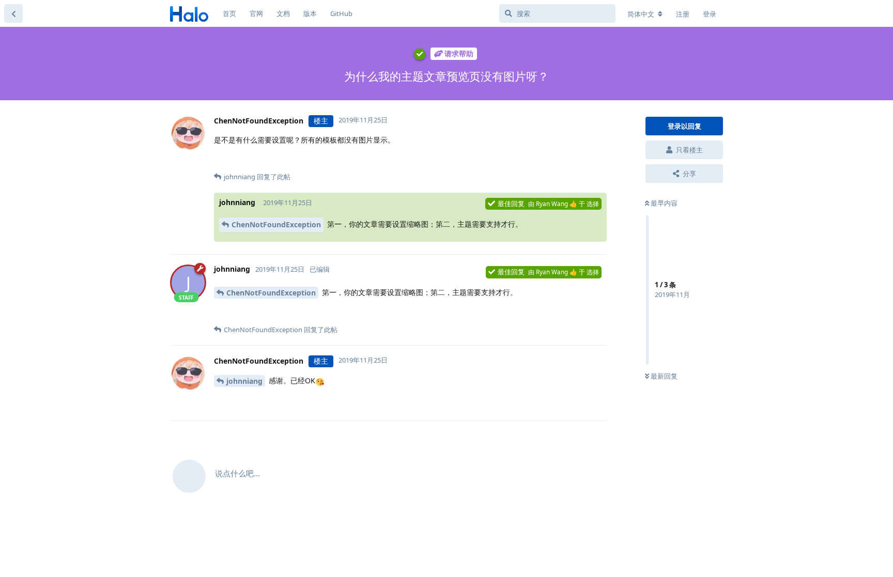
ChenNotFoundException (276, 224)
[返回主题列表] (13, 13)
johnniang (244, 381)
